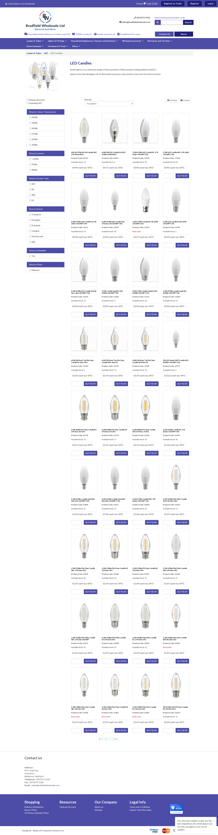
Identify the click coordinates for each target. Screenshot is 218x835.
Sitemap (98, 810)
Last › (116, 739)
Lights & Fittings (57, 42)
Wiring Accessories (133, 42)
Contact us (33, 758)
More (77, 47)
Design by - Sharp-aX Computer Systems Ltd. (43, 830)
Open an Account (67, 807)
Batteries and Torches (160, 42)
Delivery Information (33, 807)
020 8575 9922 (143, 17)
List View (186, 100)
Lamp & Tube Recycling (140, 810)
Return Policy (30, 810)
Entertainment (35, 47)
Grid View (173, 100)
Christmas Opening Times (36, 813)
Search (188, 22)
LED (46, 53)
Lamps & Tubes (35, 42)
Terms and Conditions (140, 807)
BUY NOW (91, 175)
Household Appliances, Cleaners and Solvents (94, 42)
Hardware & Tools (58, 47)
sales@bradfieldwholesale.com (135, 22)
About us (99, 807)
